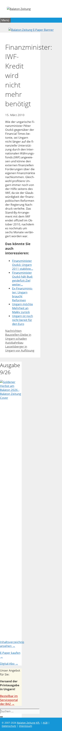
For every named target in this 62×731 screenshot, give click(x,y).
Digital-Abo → (9, 664)
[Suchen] (1, 716)
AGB (45, 722)
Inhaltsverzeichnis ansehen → (12, 644)
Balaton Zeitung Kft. (28, 722)
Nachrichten (13, 331)
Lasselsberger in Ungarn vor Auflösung (19, 348)
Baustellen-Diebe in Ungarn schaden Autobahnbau (18, 339)
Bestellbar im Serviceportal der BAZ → (9, 700)
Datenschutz (9, 726)
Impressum (25, 726)
